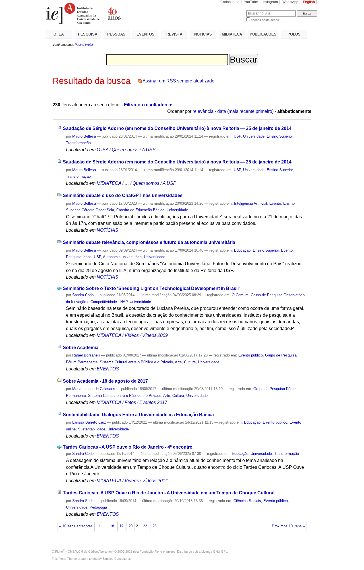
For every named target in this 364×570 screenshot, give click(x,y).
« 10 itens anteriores (76, 526)
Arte (178, 362)
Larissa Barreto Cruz (89, 422)
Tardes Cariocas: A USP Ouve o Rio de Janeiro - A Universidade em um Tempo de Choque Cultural (168, 492)
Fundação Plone (151, 551)
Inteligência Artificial (250, 203)
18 (112, 526)
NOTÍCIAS (203, 34)
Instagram (270, 2)
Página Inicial (84, 44)
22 (145, 526)
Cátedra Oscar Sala (98, 210)
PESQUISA (87, 34)
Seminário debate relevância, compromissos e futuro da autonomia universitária (149, 242)
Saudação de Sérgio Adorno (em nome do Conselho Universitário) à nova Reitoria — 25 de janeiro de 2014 (177, 128)
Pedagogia (98, 507)
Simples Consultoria (116, 558)
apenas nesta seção (265, 20)
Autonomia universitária (122, 257)
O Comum (240, 295)
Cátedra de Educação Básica (140, 210)
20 (131, 526)
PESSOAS (116, 34)
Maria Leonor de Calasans (93, 389)
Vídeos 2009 (155, 335)
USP (237, 136)
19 (121, 526)
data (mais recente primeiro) (245, 111)
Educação (242, 250)
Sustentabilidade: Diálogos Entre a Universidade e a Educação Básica (138, 414)
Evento (275, 203)
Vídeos (132, 335)
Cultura (190, 362)
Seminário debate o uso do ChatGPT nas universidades (123, 195)
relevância (203, 111)
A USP (149, 149)
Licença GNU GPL (214, 551)
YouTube (251, 2)
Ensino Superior (280, 136)
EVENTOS (145, 34)
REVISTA (174, 34)
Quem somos (125, 149)
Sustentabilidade (91, 429)
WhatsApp (290, 2)
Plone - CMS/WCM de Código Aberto (81, 551)
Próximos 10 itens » (288, 526)
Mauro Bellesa (84, 136)
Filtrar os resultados (145, 104)
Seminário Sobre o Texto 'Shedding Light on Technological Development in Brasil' (151, 288)
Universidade (253, 136)
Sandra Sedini (83, 501)
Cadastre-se (229, 2)
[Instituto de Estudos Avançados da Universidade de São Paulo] (114, 13)
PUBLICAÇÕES (263, 34)
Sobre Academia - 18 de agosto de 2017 (105, 381)
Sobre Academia (80, 347)
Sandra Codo (83, 295)
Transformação (78, 143)
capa (88, 257)
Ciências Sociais (247, 501)
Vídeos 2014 (155, 480)
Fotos (130, 402)
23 (154, 526)
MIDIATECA (232, 34)
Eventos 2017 (153, 402)
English (309, 2)
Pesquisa (73, 257)
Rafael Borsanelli (86, 355)
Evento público (250, 355)
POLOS (294, 34)
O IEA (58, 34)
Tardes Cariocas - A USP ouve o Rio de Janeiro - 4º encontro (128, 447)
